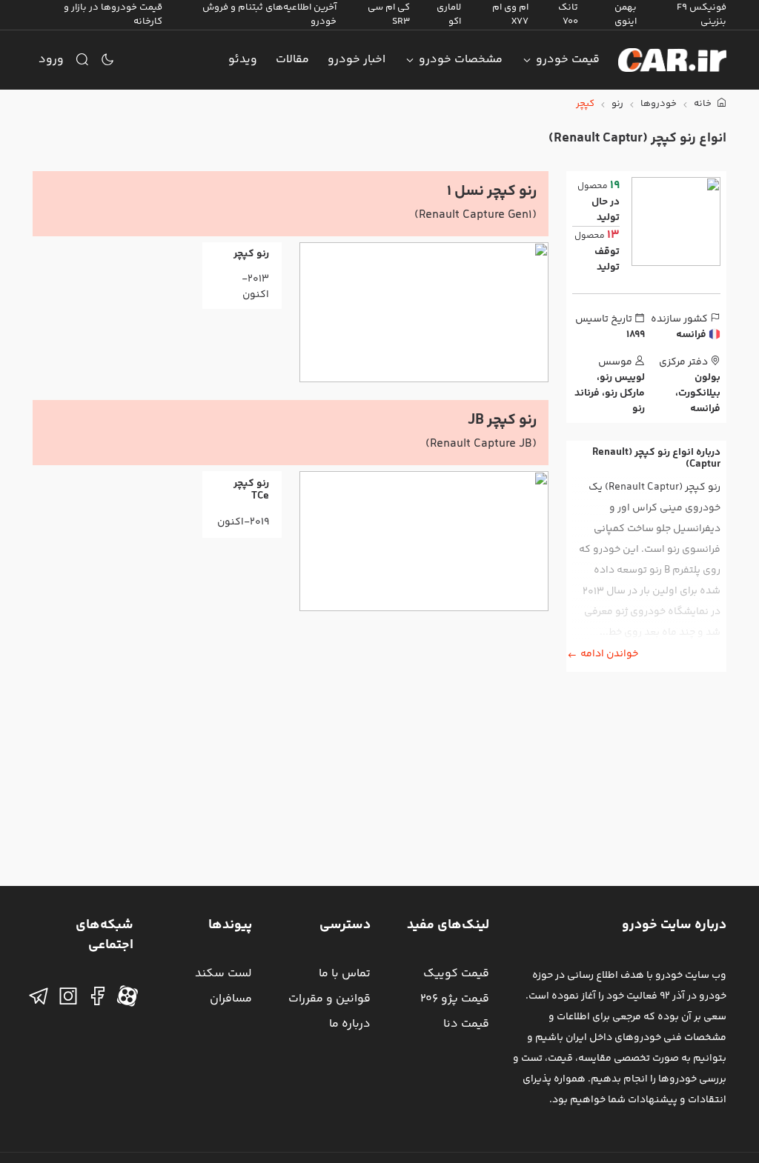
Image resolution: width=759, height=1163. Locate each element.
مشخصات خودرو (461, 59)
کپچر (585, 104)
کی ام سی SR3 (389, 14)
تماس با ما (345, 973)
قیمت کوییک (456, 973)
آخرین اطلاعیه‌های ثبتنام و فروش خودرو (269, 14)
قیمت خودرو (568, 59)
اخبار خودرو (356, 59)
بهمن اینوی (625, 14)
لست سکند (223, 973)
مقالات (292, 59)
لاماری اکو (449, 14)
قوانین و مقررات (329, 999)
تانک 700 (568, 14)
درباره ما (350, 1024)
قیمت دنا (466, 1024)
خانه (704, 104)
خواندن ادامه (609, 654)
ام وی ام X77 (510, 14)
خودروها (658, 104)
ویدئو (242, 59)
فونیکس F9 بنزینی (701, 14)
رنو (617, 104)
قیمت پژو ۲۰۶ (454, 999)
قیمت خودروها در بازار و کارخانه (113, 14)
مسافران (231, 999)
